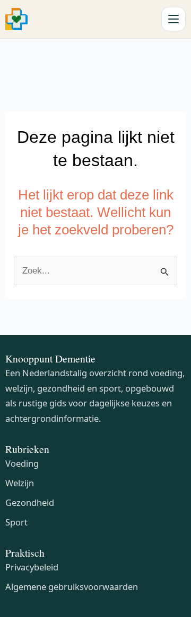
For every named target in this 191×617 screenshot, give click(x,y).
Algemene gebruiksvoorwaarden (71, 586)
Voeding (22, 463)
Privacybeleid (31, 567)
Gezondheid (29, 502)
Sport (16, 522)
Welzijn (19, 483)
